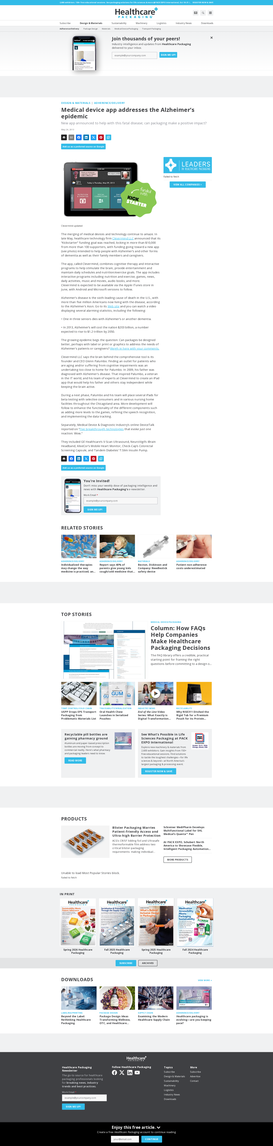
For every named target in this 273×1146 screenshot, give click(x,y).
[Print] (64, 137)
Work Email (91, 495)
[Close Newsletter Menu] (211, 37)
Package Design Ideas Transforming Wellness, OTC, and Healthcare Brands (115, 1020)
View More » (205, 980)
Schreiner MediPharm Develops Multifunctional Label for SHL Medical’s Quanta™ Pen (184, 831)
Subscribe (125, 963)
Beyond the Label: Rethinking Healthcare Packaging (76, 1020)
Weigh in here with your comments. (134, 348)
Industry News (146, 708)
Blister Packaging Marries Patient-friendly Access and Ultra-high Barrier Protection (136, 832)
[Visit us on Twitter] (122, 1072)
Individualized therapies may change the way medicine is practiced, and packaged (78, 568)
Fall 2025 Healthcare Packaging (117, 951)
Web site (113, 306)
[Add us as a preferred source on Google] (108, 137)
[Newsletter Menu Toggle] (195, 13)
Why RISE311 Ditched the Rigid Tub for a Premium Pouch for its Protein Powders (192, 715)
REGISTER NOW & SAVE (158, 771)
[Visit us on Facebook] (114, 1072)
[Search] (203, 13)
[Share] (79, 137)
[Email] (71, 137)
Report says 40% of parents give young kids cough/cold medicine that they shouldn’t (116, 568)
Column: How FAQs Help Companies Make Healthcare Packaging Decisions (180, 638)
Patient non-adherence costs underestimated (191, 566)
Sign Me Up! (168, 54)
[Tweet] (93, 137)
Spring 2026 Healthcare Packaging (77, 951)
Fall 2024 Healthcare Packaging (195, 951)
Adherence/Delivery (109, 103)
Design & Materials (75, 103)
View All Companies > (187, 184)
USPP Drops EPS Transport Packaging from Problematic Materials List (78, 715)
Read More (75, 760)
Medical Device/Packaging (166, 622)
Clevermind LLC (123, 238)
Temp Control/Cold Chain (76, 708)
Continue (151, 1139)
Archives (148, 963)
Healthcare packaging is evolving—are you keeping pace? (193, 1020)
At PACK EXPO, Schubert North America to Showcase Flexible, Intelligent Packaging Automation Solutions (186, 845)
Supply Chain (145, 1012)
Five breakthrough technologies (102, 429)
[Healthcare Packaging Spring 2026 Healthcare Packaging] (78, 922)
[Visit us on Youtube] (137, 1072)
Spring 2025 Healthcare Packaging (156, 951)
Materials (144, 561)
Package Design (109, 1012)
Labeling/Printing (72, 1012)
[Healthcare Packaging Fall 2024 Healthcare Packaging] (195, 922)
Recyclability (184, 708)
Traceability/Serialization (115, 708)
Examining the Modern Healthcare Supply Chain (154, 1018)
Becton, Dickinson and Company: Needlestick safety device (152, 568)
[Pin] (101, 137)
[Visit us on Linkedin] (129, 1072)
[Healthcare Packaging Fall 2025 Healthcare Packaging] (117, 922)
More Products (177, 859)
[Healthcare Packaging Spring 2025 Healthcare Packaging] (156, 922)
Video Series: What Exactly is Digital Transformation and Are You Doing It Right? (153, 715)
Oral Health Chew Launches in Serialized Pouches (114, 715)
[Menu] (210, 13)
